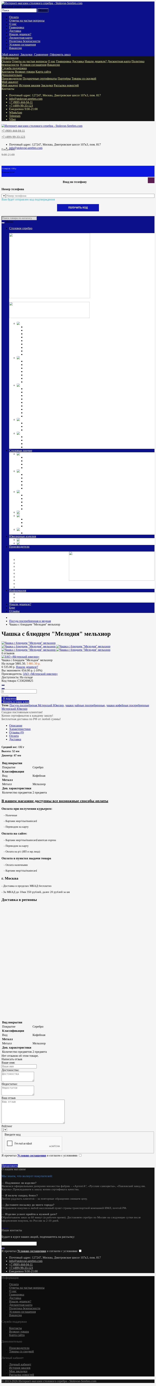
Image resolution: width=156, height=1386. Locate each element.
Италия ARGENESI (30, 573)
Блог (12, 607)
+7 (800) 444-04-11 (21, 102)
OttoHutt (23, 559)
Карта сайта (43, 71)
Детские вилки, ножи (38, 392)
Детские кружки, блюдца (40, 399)
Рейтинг (7, 1126)
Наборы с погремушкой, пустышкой (48, 405)
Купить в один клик (15, 701)
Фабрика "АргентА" (31, 587)
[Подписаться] (3, 1248)
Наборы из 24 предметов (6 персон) (47, 467)
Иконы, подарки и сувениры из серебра (98, 433)
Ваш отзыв (9, 1097)
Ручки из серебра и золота (41, 436)
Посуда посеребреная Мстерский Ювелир (37, 705)
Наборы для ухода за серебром (44, 532)
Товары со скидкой (84, 78)
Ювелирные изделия (22, 536)
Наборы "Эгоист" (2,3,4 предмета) (46, 457)
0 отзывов (8, 653)
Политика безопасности (24, 41)
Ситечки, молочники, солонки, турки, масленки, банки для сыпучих (69, 488)
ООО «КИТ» (26, 580)
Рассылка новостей (66, 85)
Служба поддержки (14, 68)
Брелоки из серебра (36, 443)
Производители (12, 78)
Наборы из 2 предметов (39, 502)
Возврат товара (25, 71)
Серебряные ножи (36, 333)
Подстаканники (34, 375)
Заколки (36, 539)
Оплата (14, 17)
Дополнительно (12, 75)
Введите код (13, 1134)
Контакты (8, 71)
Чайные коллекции (36, 426)
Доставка (15, 30)
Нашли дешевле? (20, 34)
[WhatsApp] (4, 1226)
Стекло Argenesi (51, 515)
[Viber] (7, 1226)
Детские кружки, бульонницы (43, 495)
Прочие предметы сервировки (44, 337)
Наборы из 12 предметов (40, 347)
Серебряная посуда (57, 357)
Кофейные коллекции (38, 423)
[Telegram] (5, 1226)
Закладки (47, 85)
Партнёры (64, 78)
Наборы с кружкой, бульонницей (45, 505)
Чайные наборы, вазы (38, 478)
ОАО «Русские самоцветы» (35, 576)
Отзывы (14, 611)
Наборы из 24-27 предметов (42, 351)
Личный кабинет (20, 1364)
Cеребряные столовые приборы (82, 323)
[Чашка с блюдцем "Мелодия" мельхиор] (29, 643)
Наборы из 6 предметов (39, 344)
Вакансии (15, 48)
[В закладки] (3, 696)
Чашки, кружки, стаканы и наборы (47, 381)
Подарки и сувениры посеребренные (93, 512)
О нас (13, 24)
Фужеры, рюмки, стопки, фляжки (46, 364)
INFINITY (31, 519)
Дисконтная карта (20, 37)
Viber (12, 119)
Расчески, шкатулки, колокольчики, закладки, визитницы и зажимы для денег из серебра (82, 447)
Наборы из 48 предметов (40, 354)
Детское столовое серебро (71, 385)
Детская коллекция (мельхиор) (80, 491)
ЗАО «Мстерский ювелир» (35, 569)
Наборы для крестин (37, 409)
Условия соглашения (22, 44)
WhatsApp (15, 112)
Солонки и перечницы (39, 371)
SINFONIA (31, 526)
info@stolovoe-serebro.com (25, 98)
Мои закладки (18, 1371)
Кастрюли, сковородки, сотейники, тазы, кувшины (57, 484)
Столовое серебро (20, 228)
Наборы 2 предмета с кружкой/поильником (52, 412)
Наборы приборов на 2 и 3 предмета (48, 402)
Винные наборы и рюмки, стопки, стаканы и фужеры (59, 481)
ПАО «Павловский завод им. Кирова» (42, 583)
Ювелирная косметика (64, 529)
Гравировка (16, 27)
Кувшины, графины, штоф (41, 361)
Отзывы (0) (16, 732)
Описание (15, 725)
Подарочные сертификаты (40, 78)
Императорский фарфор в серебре (87, 419)
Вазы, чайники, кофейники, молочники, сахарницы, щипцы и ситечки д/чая (74, 378)
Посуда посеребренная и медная (83, 471)
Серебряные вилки (36, 330)
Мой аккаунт (10, 82)
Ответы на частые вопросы (27, 20)
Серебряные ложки (36, 326)
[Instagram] (2, 1226)
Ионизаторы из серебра (39, 440)
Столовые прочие (20, 450)
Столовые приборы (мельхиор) (81, 454)
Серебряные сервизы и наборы (44, 429)
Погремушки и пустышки (41, 395)
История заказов (29, 85)
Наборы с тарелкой (36, 508)
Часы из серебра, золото (67, 543)
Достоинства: (10, 1070)
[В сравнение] (6, 696)
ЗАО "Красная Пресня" (33, 566)
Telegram (14, 116)
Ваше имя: (8, 1062)
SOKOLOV (25, 563)
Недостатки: (10, 1084)
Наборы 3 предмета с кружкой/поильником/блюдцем (58, 416)
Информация (10, 58)
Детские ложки (34, 388)
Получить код (78, 207)
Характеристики (20, 729)
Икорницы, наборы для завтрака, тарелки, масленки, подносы (64, 368)
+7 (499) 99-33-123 (21, 105)
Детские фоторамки (37, 498)
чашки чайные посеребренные (85, 705)
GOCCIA (30, 522)
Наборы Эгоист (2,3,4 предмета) (45, 340)
